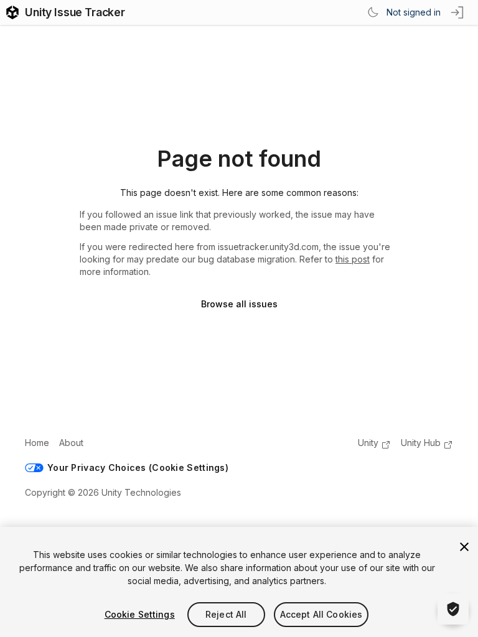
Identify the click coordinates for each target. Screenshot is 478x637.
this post (352, 259)
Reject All (225, 614)
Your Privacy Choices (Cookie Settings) (137, 467)
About (71, 442)
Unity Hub (421, 442)
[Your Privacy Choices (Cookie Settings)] (453, 609)
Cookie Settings (140, 614)
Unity (368, 442)
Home (37, 442)
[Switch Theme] (373, 12)
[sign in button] (458, 12)
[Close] (464, 546)
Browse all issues (239, 304)
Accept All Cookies (321, 614)
